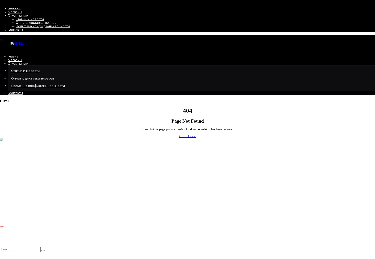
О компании (18, 15)
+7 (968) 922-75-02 (12, 159)
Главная (14, 8)
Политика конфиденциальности (43, 26)
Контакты (15, 30)
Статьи (4, 205)
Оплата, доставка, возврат (37, 23)
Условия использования (63, 257)
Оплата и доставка (12, 212)
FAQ (3, 208)
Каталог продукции (13, 178)
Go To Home (187, 136)
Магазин (15, 12)
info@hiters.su (9, 153)
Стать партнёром (11, 182)
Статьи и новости (30, 19)
